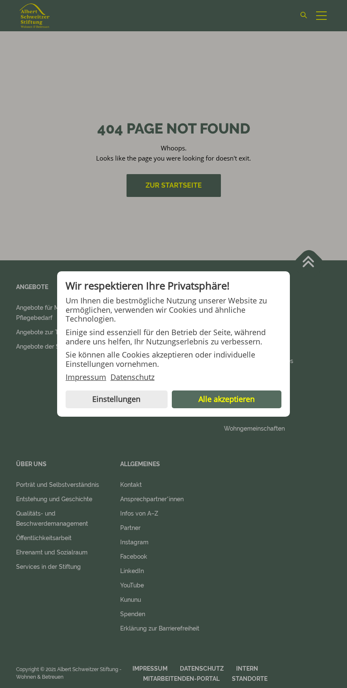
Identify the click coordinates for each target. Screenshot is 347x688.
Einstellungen (116, 399)
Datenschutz (132, 377)
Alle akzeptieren (226, 399)
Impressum (86, 377)
